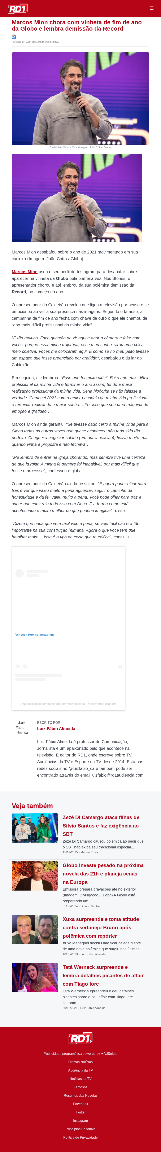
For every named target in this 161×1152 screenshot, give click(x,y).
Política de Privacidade (80, 1137)
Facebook (80, 1104)
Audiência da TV (80, 1070)
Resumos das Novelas (80, 1095)
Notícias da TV (81, 1079)
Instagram (80, 1120)
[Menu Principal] (151, 8)
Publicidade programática (63, 1053)
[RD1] (18, 8)
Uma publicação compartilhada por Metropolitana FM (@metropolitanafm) (68, 703)
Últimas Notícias (80, 1062)
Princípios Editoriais (80, 1129)
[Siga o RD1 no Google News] (14, 36)
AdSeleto (110, 1053)
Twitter (81, 1112)
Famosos (80, 1087)
